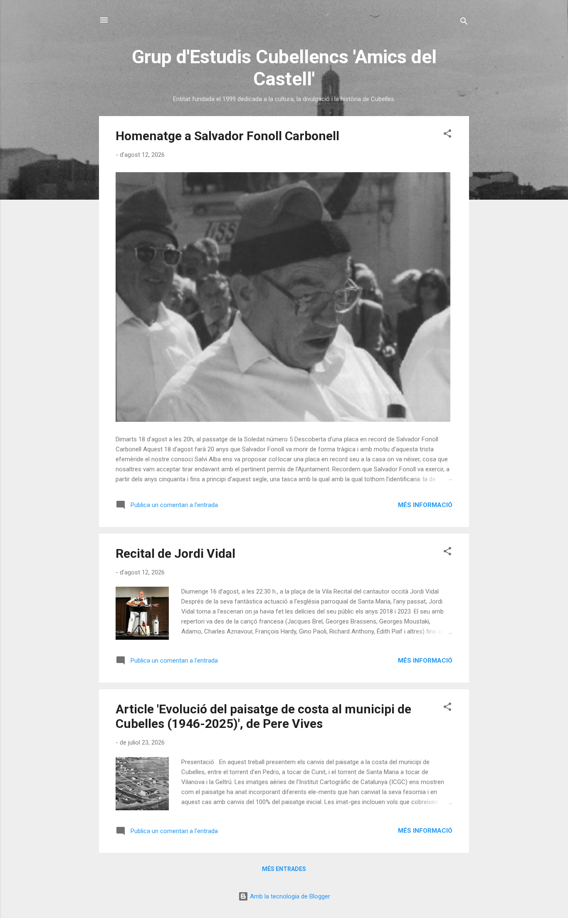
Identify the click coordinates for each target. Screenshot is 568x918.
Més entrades (284, 869)
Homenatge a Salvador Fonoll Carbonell (227, 136)
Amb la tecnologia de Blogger (289, 896)
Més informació (425, 505)
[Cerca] (464, 22)
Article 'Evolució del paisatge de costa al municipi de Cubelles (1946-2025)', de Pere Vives (263, 716)
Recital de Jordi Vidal (175, 553)
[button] (447, 135)
